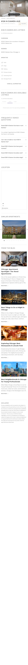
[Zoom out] (3, 206)
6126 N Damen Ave (11, 18)
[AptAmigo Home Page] (7, 1)
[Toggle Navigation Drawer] (26, 2)
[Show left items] (1, 229)
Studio (4, 101)
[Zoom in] (3, 203)
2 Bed (15, 101)
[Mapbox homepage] (5, 208)
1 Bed (10, 101)
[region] (14, 190)
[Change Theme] (2, 2)
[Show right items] (27, 229)
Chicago (3, 18)
